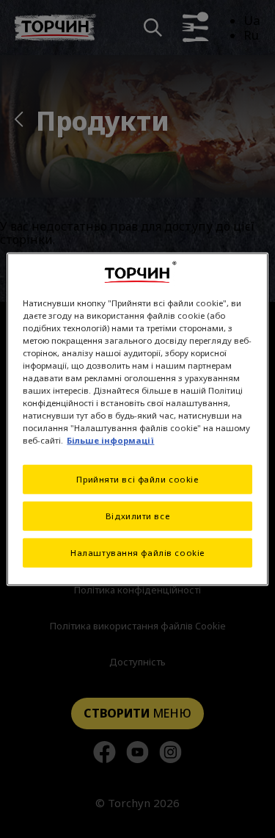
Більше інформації (110, 440)
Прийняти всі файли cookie (137, 479)
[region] (137, 419)
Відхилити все (137, 515)
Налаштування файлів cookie (137, 552)
